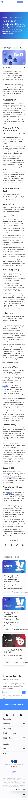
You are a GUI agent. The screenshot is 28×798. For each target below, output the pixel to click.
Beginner (15, 48)
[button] (26, 2)
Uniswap (4, 207)
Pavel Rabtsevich (7, 47)
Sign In (19, 2)
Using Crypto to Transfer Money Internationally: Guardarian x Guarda (13, 578)
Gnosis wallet (11, 477)
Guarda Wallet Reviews (14, 773)
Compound (5, 273)
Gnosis (4, 471)
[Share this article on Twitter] (17, 545)
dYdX (3, 316)
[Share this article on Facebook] (5, 545)
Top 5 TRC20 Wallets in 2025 (13, 651)
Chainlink (5, 428)
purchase (9, 492)
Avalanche (5, 370)
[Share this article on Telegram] (11, 545)
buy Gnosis (8, 480)
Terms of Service (6, 789)
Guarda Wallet (18, 494)
